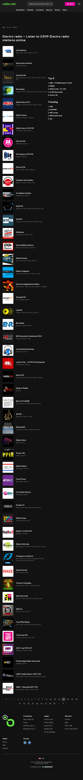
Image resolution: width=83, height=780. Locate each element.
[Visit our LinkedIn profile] (25, 743)
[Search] (51, 4)
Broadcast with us (29, 729)
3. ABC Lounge (53, 113)
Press (25, 722)
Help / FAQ (68, 725)
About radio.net (28, 719)
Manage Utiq (48, 729)
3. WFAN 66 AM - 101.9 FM (57, 89)
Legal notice (48, 725)
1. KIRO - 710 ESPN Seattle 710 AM (60, 83)
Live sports (40, 10)
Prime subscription (71, 729)
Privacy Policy (48, 722)
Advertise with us (29, 725)
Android (5, 748)
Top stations (20, 10)
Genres (57, 10)
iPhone (5, 742)
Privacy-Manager (49, 732)
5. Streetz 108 (53, 95)
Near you (49, 10)
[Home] (3, 27)
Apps (66, 722)
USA (42, 758)
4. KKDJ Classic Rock (55, 116)
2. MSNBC (51, 86)
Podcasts (30, 10)
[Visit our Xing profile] (29, 743)
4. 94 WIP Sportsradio (55, 92)
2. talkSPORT (52, 109)
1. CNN (50, 106)
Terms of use (48, 719)
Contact (67, 719)
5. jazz (50, 119)
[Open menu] (79, 4)
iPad (4, 745)
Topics (64, 10)
